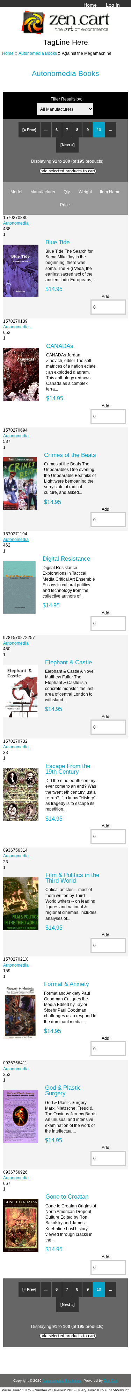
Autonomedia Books (38, 53)
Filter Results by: (66, 99)
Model (16, 191)
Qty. (67, 191)
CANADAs (59, 345)
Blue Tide (57, 242)
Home (90, 5)
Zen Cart (111, 1380)
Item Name (110, 191)
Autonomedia (16, 223)
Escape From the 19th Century (67, 768)
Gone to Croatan (66, 1196)
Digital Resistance (66, 558)
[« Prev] (29, 130)
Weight (85, 191)
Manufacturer (43, 191)
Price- (65, 204)
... (46, 130)
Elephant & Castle (68, 662)
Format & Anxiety (66, 983)
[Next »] (67, 145)
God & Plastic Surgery (63, 1090)
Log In (113, 5)
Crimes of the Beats (70, 454)
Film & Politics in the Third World (72, 877)
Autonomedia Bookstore (61, 1380)
